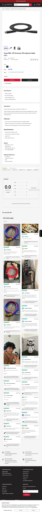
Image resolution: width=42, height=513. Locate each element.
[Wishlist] (36, 4)
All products (7, 8)
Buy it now (30, 80)
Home (3, 8)
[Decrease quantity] (9, 76)
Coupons (24, 478)
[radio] (5, 67)
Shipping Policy (26, 471)
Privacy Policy (34, 507)
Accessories (7, 156)
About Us (4, 488)
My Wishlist (4, 491)
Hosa (5, 58)
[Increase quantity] (15, 76)
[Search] (30, 4)
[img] (7, 190)
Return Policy (25, 473)
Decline (33, 510)
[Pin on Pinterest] (33, 59)
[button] (39, 4)
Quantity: (6, 76)
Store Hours (4, 490)
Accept (20, 510)
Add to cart (12, 80)
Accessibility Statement (27, 480)
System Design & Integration (7, 493)
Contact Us (4, 486)
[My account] (34, 4)
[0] (39, 4)
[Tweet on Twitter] (35, 59)
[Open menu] (2, 4)
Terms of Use (25, 477)
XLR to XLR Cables (8, 161)
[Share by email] (37, 59)
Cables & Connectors (9, 158)
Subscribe (26, 494)
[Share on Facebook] (31, 59)
